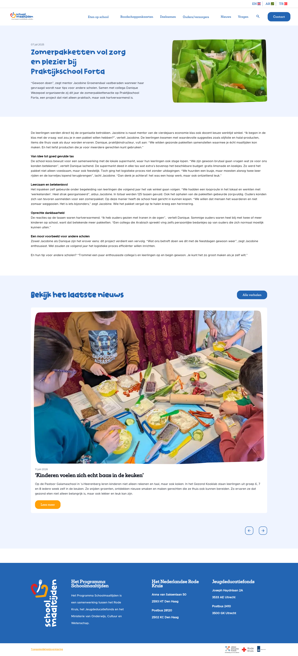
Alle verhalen (252, 295)
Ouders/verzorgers (196, 17)
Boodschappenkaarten (136, 17)
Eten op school (98, 17)
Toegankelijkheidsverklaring (47, 649)
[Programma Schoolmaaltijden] (22, 16)
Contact (279, 17)
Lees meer (48, 504)
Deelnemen (168, 17)
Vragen (243, 17)
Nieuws (226, 17)
